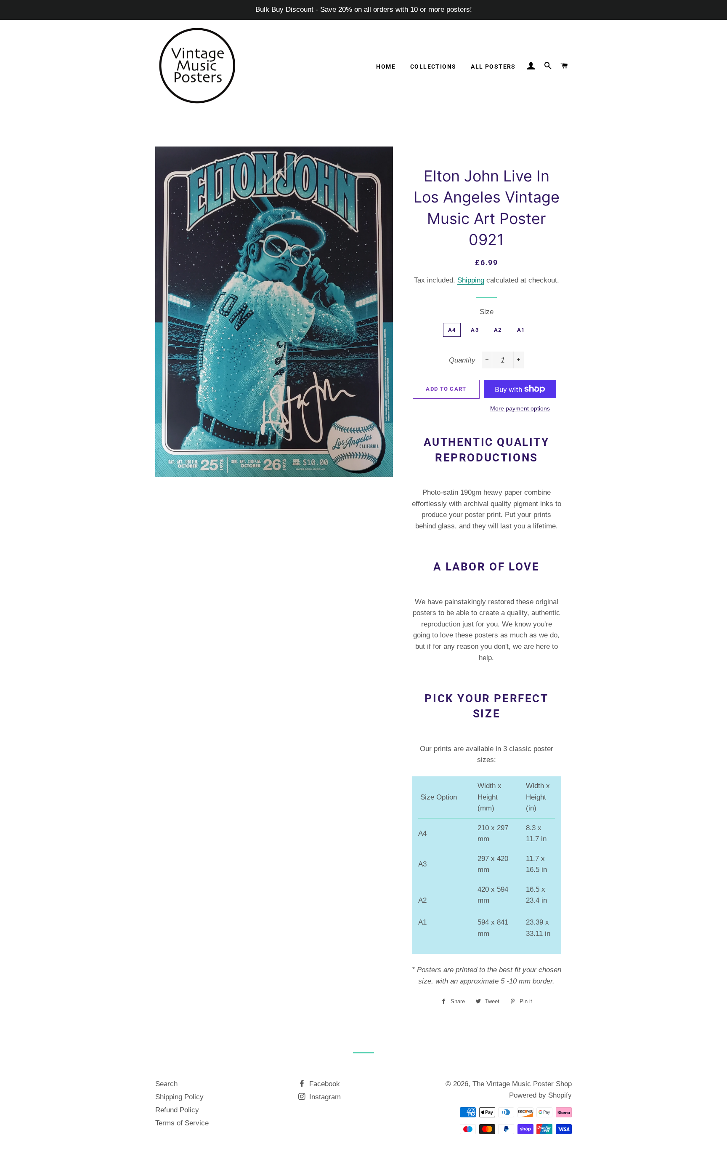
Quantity (462, 360)
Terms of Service (182, 1123)
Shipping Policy (179, 1097)
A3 (475, 330)
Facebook (323, 1084)
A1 (521, 330)
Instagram (324, 1097)
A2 (498, 330)
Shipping (470, 280)
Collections (433, 66)
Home (385, 66)
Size (487, 312)
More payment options (520, 408)
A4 (452, 330)
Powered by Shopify (540, 1095)
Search (166, 1084)
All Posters (493, 66)
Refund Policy (177, 1110)
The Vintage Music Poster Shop (522, 1084)
